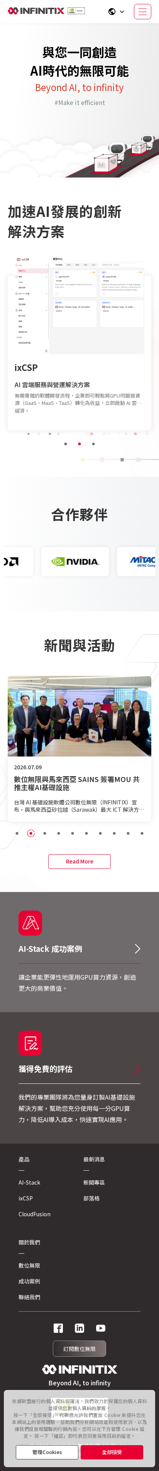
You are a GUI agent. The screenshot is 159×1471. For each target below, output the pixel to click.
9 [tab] (128, 833)
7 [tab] (100, 833)
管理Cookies (47, 1452)
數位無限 (29, 1265)
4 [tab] (59, 833)
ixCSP (26, 1198)
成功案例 (29, 1281)
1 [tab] (65, 444)
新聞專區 (94, 1182)
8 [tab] (114, 833)
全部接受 (112, 1452)
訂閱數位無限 (79, 1349)
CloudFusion (41, 363)
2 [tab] (79, 444)
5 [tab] (72, 833)
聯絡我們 (29, 1297)
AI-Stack (29, 1182)
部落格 (91, 1198)
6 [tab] (86, 833)
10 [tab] (142, 833)
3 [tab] (93, 444)
